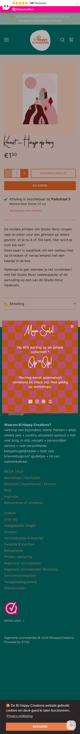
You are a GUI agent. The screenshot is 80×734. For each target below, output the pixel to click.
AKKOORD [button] (40, 726)
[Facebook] (30, 401)
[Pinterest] (43, 401)
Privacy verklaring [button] (20, 716)
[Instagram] (37, 401)
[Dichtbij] (72, 326)
